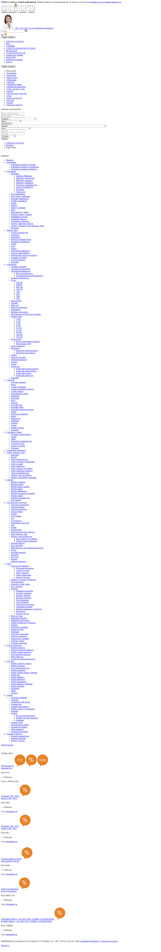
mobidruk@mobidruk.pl (43, 28)
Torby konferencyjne (19, 459)
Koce (13, 400)
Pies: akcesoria (17, 546)
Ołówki (14, 205)
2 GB (18, 321)
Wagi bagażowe (17, 729)
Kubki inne (15, 675)
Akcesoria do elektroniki (21, 269)
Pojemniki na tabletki (19, 627)
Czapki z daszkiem (18, 387)
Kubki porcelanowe (19, 682)
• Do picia (10, 100)
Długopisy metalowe (24, 180)
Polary (13, 416)
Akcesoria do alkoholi (20, 566)
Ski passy (15, 557)
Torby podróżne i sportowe (22, 471)
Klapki (13, 527)
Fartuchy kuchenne (23, 593)
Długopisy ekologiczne (25, 178)
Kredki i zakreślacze (19, 201)
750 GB (19, 289)
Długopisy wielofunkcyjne (26, 185)
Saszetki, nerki (17, 722)
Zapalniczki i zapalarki (20, 639)
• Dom (8, 96)
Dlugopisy (15, 174)
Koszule (14, 403)
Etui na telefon (17, 512)
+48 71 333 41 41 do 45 (24, 28)
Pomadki (14, 711)
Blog (8, 44)
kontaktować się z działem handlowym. (105, 2)
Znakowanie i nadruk (14, 55)
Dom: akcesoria (17, 582)
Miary (13, 439)
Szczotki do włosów (19, 727)
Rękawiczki (16, 419)
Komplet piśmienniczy (20, 199)
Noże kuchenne (22, 602)
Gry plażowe (16, 521)
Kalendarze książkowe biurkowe (24, 169)
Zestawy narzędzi (18, 446)
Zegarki (14, 362)
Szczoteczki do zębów (20, 725)
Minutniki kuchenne (19, 618)
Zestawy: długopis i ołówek (22, 224)
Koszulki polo (16, 405)
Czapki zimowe (17, 391)
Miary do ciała (17, 616)
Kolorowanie (16, 530)
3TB (18, 296)
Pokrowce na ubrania (19, 414)
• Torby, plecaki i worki (15, 89)
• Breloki (9, 91)
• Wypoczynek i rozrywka (16, 93)
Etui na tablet (16, 301)
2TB (18, 294)
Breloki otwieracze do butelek (23, 493)
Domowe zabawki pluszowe (22, 650)
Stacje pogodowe (18, 346)
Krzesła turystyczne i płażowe (23, 532)
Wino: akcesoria (22, 573)
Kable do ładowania (19, 307)
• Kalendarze (11, 73)
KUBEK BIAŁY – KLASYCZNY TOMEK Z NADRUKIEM (26, 921)
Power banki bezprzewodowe (28, 341)
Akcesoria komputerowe (21, 271)
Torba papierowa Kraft (10, 861)
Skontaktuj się (11, 811)
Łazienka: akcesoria (19, 643)
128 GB (19, 335)
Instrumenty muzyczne (20, 523)
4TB (18, 298)
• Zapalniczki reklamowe (16, 87)
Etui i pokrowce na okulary (27, 539)
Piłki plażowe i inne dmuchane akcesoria (27, 548)
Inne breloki (16, 500)
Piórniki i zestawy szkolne (21, 214)
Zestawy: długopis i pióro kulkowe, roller (27, 226)
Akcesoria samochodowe (21, 434)
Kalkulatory (16, 237)
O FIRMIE (10, 46)
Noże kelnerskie (22, 600)
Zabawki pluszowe (18, 561)
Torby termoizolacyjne (20, 473)
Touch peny (21, 192)
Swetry (14, 425)
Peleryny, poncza (18, 741)
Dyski (13, 280)
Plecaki (14, 457)
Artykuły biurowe (18, 260)
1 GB (18, 319)
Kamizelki (15, 396)
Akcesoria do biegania (20, 505)
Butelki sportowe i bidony (21, 663)
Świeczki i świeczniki (19, 634)
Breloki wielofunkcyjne (20, 498)
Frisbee (14, 514)
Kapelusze (15, 398)
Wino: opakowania (23, 575)
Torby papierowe (18, 466)
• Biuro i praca (12, 78)
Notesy (14, 248)
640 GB (19, 287)
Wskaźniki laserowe (19, 219)
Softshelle (15, 421)
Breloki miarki (17, 489)
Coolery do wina (22, 570)
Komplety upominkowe (20, 242)
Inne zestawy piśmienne (20, 196)
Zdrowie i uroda (17, 641)
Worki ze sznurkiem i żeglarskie (23, 478)
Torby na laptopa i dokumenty (23, 462)
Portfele (14, 713)
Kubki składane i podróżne (21, 684)
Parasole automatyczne (20, 736)
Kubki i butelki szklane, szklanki (24, 673)
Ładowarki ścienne (23, 373)
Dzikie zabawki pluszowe (21, 652)
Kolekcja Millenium (24, 176)
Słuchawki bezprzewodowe (27, 351)
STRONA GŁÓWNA (15, 41)
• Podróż (9, 103)
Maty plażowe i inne (19, 534)
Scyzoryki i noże (17, 443)
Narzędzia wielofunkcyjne (21, 441)
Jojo (12, 525)
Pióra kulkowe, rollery (20, 212)
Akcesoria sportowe (19, 509)
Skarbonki (15, 632)
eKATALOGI (11, 51)
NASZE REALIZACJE (15, 53)
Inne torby (15, 455)
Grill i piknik (16, 516)
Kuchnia (14, 589)
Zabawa (14, 559)
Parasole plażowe (18, 543)
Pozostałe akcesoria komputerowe (29, 276)
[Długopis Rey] (8, 766)
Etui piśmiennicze (18, 194)
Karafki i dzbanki (23, 595)
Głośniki (14, 303)
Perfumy (14, 625)
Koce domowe (17, 586)
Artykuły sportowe (18, 382)
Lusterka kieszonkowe (20, 707)
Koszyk (9, 62)
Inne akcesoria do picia (20, 668)
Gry (12, 518)
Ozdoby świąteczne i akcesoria (23, 623)
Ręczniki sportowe (18, 552)
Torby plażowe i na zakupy (22, 468)
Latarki (14, 437)
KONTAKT (11, 57)
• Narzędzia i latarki (14, 84)
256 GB (19, 337)
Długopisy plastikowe (24, 183)
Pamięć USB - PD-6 (9, 798)
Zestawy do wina (23, 577)
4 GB (18, 323)
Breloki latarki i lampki (20, 487)
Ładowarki (15, 366)
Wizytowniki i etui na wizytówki (24, 255)
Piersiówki (15, 688)
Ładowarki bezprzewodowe (27, 369)
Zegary (14, 364)
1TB (18, 292)
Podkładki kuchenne (24, 607)
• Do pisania (11, 75)
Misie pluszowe (17, 657)
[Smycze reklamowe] (10, 889)
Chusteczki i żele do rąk (20, 702)
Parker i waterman (18, 208)
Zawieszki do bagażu (19, 732)
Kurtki (13, 412)
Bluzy (13, 385)
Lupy (13, 246)
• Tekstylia (10, 82)
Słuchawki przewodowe (25, 353)
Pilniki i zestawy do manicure (22, 709)
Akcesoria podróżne (19, 697)
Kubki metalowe (17, 677)
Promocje (10, 160)
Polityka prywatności (14, 60)
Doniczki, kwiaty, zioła (20, 584)
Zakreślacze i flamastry (20, 221)
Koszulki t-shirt (17, 407)
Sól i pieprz (20, 611)
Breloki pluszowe (18, 648)
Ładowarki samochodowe (26, 371)
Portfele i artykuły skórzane (27, 718)
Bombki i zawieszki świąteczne (23, 580)
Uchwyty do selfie (18, 357)
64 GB (19, 332)
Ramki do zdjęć (17, 629)
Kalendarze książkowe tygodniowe (25, 167)
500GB (19, 285)
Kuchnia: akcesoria (23, 598)
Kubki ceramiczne (18, 670)
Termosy (14, 693)
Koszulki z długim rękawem (22, 409)
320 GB (19, 282)
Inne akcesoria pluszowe (21, 654)
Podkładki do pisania (19, 217)
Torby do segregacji (19, 636)
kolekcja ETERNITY (24, 187)
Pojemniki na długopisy (20, 251)
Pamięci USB (16, 316)
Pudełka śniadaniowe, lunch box (29, 609)
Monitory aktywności (19, 312)
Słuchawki (15, 348)
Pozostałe (20, 189)
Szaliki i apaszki (17, 428)
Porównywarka (7, 745)
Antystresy (15, 235)
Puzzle (13, 550)
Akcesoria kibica (17, 507)
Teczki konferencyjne (19, 233)
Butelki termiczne (18, 666)
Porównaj (8, 777)
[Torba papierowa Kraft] (11, 859)
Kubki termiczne (17, 686)
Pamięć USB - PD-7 (9, 828)
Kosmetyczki (16, 704)
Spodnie (14, 423)
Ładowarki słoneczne (24, 375)
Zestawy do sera (22, 614)
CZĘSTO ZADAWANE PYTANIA (20, 48)
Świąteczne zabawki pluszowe (23, 659)
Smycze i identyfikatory (20, 253)
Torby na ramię (17, 464)
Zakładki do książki (19, 258)
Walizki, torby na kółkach (21, 475)
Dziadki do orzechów (24, 591)
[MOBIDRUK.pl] (18, 13)
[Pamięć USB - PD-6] (10, 796)
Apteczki (14, 700)
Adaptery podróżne (18, 267)
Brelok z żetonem (18, 482)
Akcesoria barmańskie (25, 568)
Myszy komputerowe (24, 273)
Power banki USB (23, 344)
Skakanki (14, 555)
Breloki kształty (17, 484)
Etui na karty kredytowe (25, 716)
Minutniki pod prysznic (20, 620)
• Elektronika (11, 80)
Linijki (13, 203)
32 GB (19, 330)
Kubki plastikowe (18, 679)
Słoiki (13, 691)
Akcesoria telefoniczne (20, 278)
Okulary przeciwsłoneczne (21, 536)
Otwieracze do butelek (25, 605)
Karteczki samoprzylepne (21, 239)
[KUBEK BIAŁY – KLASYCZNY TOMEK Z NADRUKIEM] (27, 919)
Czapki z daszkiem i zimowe (22, 389)
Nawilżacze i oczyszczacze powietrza (26, 314)
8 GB (18, 326)
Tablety (14, 355)
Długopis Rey (6, 768)
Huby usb (15, 305)
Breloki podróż (17, 496)
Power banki (16, 339)
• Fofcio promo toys (14, 98)
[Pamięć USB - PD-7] (10, 826)
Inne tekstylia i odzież (19, 394)
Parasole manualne (18, 738)
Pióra (13, 210)
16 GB (19, 328)
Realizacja (5, 945)
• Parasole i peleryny (14, 105)
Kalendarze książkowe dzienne (23, 165)
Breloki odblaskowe (19, 491)
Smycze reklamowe (9, 891)
